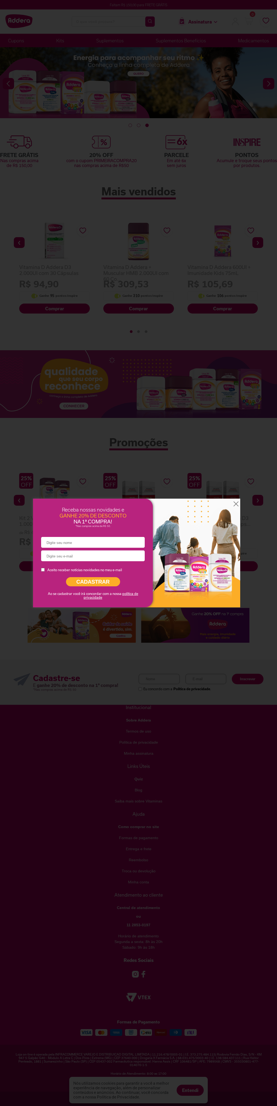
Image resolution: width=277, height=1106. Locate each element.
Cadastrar (93, 582)
